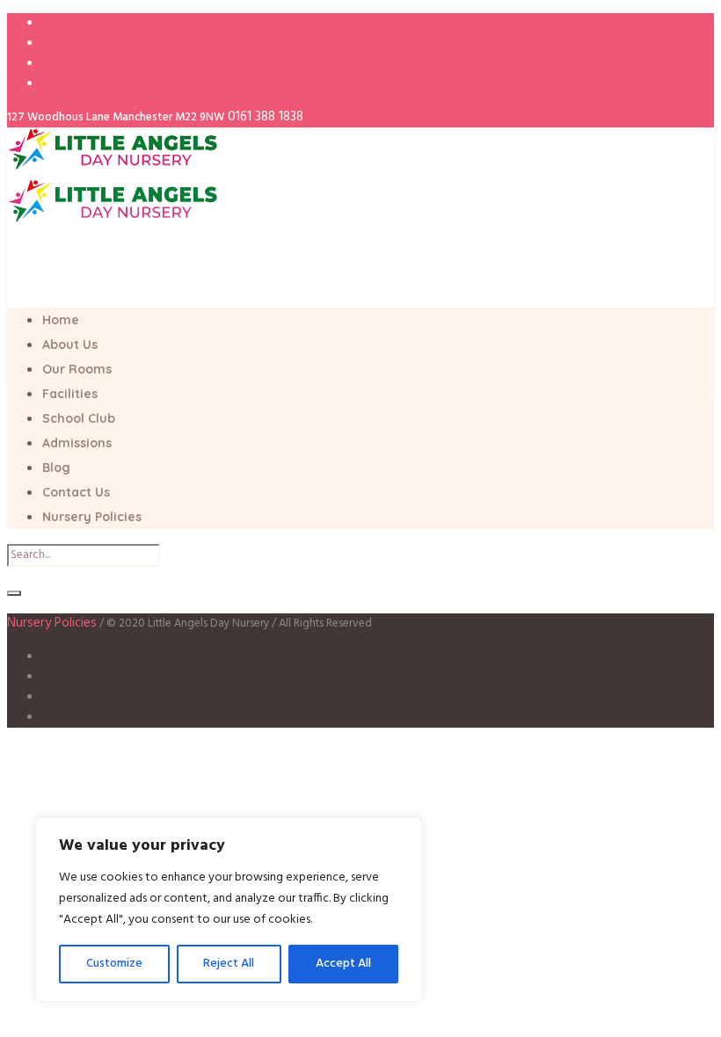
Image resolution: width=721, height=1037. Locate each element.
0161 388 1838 (265, 116)
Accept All (343, 964)
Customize (114, 964)
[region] (228, 909)
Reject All (228, 964)
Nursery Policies (52, 623)
